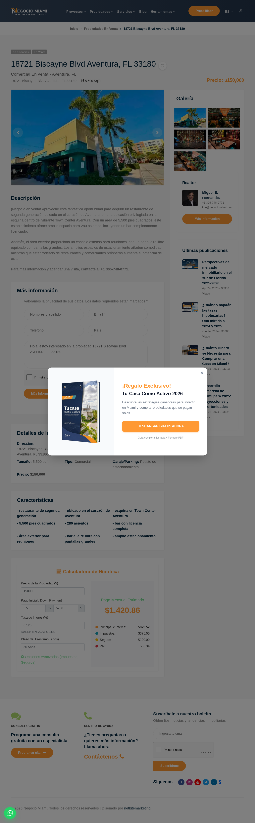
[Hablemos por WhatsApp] (10, 813)
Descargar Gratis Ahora (160, 426)
